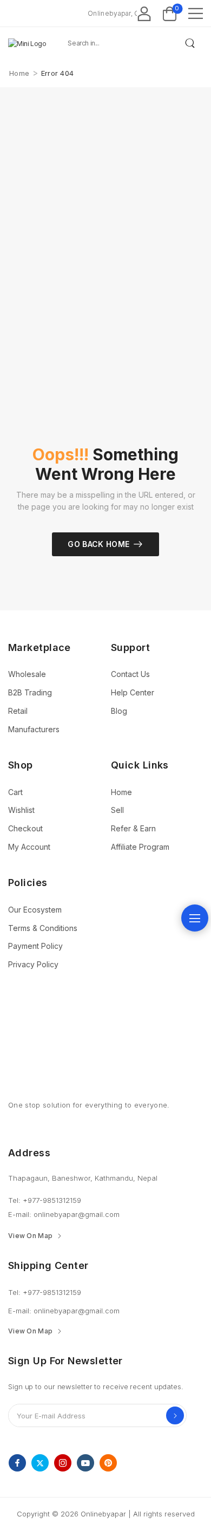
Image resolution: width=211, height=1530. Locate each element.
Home (19, 73)
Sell (117, 810)
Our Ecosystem (35, 909)
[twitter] (40, 1463)
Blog (119, 710)
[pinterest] (108, 1463)
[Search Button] (189, 43)
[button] (195, 13)
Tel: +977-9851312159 (44, 1200)
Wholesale (27, 674)
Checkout (25, 828)
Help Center (132, 692)
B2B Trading (30, 692)
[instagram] (62, 1463)
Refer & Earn (133, 828)
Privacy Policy (33, 964)
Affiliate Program (140, 846)
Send (175, 1415)
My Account (29, 846)
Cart (15, 792)
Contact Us (130, 674)
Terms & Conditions (42, 928)
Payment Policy (35, 945)
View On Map (30, 1236)
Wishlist (21, 810)
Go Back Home (98, 544)
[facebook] (17, 1463)
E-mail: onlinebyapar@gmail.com (64, 1214)
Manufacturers (34, 729)
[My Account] (144, 13)
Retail (18, 710)
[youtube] (85, 1463)
